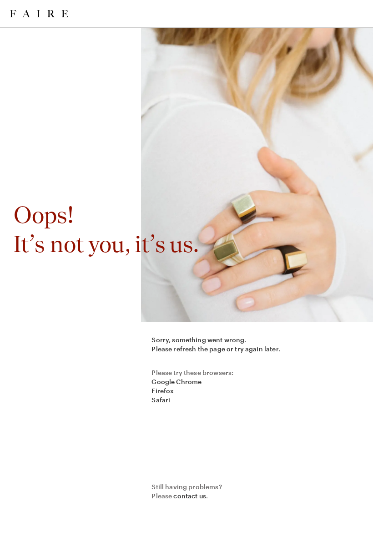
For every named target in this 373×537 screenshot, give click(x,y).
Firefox (162, 391)
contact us (189, 496)
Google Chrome (176, 381)
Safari (160, 400)
